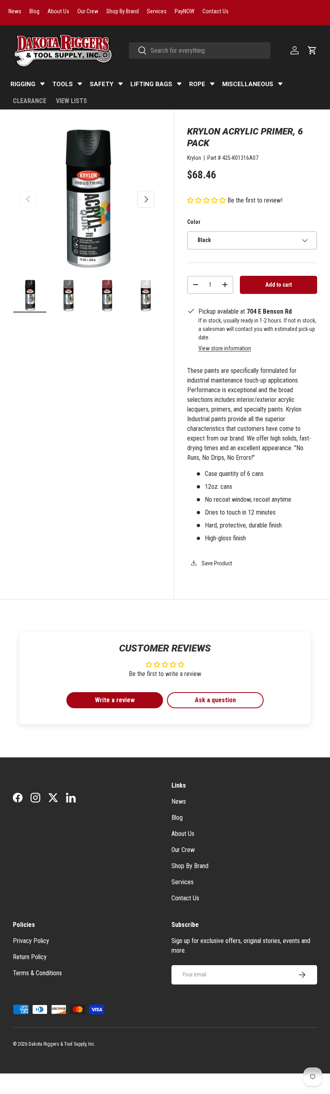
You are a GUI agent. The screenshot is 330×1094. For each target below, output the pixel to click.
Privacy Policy (31, 941)
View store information (224, 348)
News (178, 801)
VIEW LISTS (71, 101)
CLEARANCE (29, 101)
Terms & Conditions (37, 973)
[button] (312, 50)
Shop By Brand (189, 866)
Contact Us (185, 898)
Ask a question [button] (215, 700)
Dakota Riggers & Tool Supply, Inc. (62, 1044)
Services (182, 882)
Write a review (115, 700)
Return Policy (30, 957)
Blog (177, 817)
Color (193, 222)
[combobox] (199, 50)
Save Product (216, 563)
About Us (182, 834)
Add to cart (278, 284)
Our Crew (183, 850)
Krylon (194, 158)
